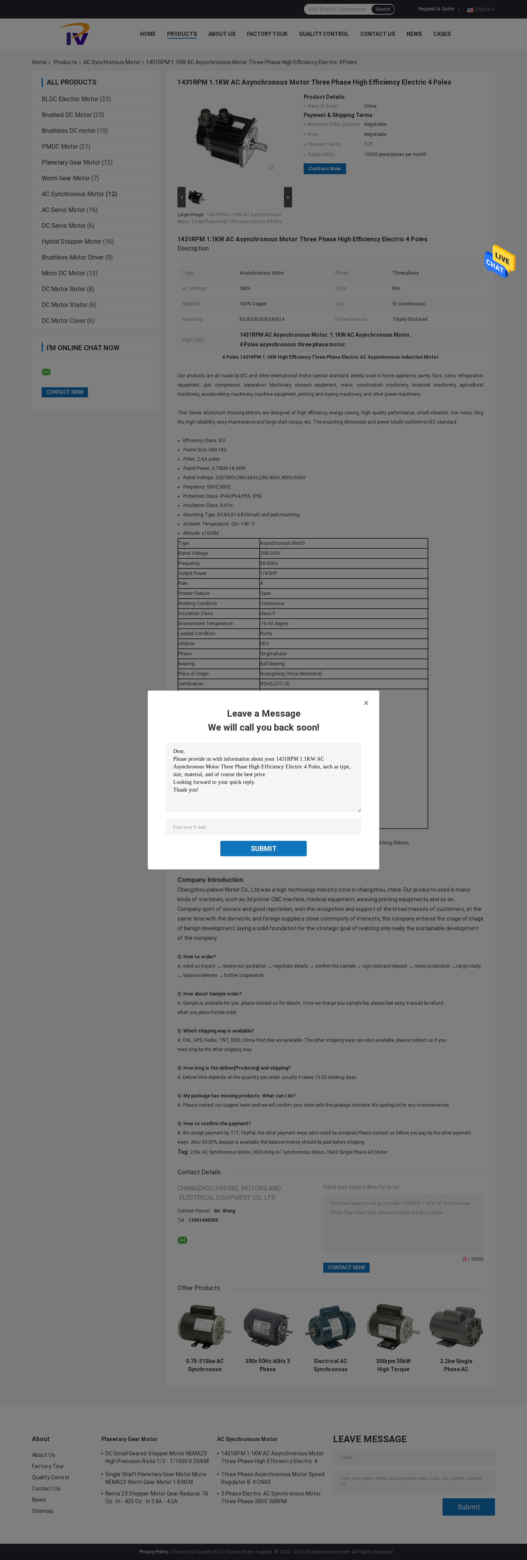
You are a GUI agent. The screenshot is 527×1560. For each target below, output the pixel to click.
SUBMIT (264, 848)
